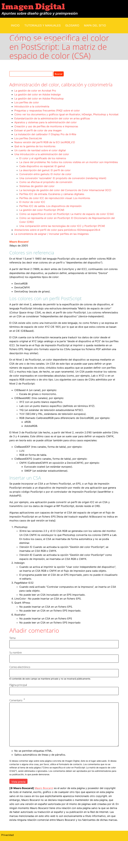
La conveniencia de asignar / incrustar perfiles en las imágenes (51, 233)
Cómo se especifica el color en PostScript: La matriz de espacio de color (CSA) (66, 214)
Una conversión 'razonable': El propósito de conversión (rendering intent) (62, 178)
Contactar (67, 41)
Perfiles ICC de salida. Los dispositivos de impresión (50, 206)
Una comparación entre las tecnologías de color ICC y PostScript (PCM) (62, 225)
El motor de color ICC (32, 202)
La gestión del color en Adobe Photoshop (39, 98)
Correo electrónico (19, 667)
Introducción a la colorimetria (31, 106)
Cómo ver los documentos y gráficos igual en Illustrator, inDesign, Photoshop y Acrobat (66, 114)
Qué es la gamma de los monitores (34, 146)
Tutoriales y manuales (42, 25)
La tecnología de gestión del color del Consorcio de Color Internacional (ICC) (65, 190)
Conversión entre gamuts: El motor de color (45, 174)
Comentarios (44, 41)
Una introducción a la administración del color (41, 154)
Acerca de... (20, 41)
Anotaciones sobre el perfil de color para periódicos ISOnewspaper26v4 (57, 229)
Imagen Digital (33, 7)
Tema (12, 638)
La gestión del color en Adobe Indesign (37, 94)
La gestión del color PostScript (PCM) (41, 209)
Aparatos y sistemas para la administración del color (45, 122)
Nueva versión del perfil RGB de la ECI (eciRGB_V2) (44, 142)
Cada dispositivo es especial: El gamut (42, 166)
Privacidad (7, 834)
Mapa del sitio (95, 25)
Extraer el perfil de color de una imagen (38, 130)
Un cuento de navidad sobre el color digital (40, 150)
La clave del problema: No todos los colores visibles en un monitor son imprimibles (68, 162)
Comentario (15, 700)
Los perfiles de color (26, 102)
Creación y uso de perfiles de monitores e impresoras (46, 126)
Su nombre (15, 652)
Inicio (15, 25)
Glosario (72, 25)
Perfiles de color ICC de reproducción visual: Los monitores (54, 198)
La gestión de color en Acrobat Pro (35, 90)
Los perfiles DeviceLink (28, 138)
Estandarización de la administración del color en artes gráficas (52, 118)
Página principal (18, 685)
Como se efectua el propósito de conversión (45, 182)
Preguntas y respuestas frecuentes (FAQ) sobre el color (47, 110)
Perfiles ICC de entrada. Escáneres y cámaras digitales (51, 194)
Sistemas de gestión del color (36, 186)
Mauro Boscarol (18, 241)
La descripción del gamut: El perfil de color (45, 170)
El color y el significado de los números (42, 158)
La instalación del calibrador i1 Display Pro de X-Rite (45, 134)
